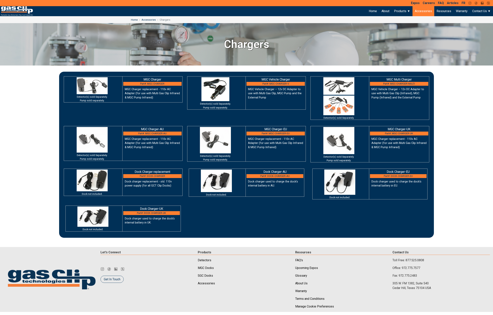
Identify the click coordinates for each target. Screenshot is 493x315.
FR (463, 3)
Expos (415, 3)
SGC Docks (205, 275)
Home (373, 11)
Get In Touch (112, 279)
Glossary (301, 275)
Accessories (423, 11)
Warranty (462, 11)
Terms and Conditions (309, 299)
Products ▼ (402, 11)
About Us (301, 283)
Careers (429, 3)
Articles (453, 3)
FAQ (441, 3)
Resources (444, 11)
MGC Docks (206, 268)
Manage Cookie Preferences (314, 306)
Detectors (204, 260)
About (385, 11)
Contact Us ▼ (481, 11)
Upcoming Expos (306, 268)
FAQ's (299, 260)
